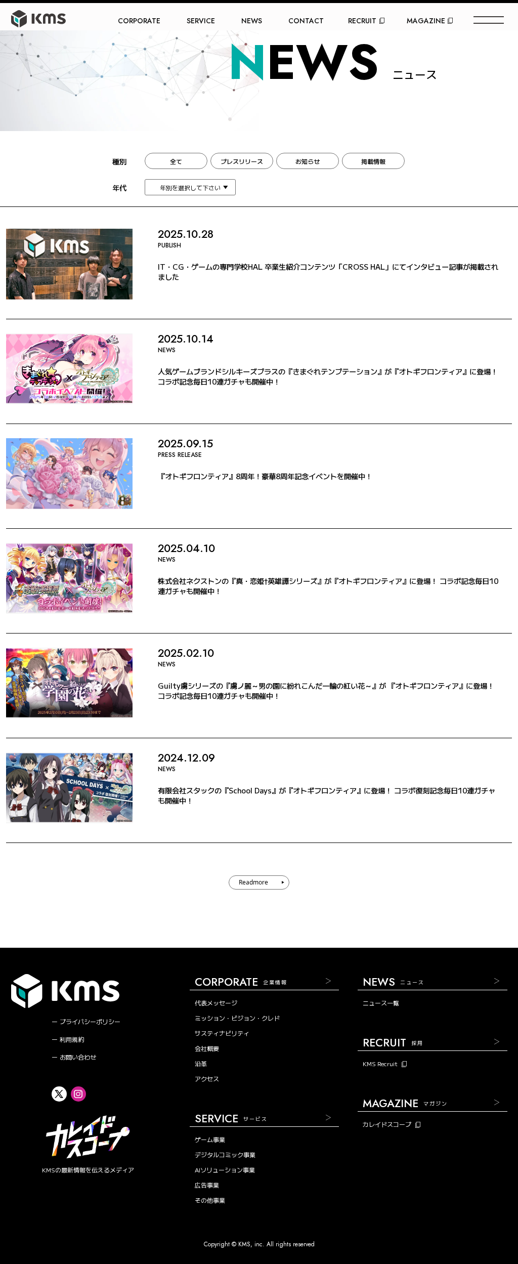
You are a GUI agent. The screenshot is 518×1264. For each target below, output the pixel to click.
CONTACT (306, 21)
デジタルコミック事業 (225, 1154)
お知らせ (307, 161)
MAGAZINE (426, 21)
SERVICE (201, 21)
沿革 (201, 1063)
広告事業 (207, 1185)
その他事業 (210, 1200)
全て (176, 161)
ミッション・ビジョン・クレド (237, 1018)
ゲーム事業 (210, 1139)
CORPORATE (139, 21)
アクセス (207, 1078)
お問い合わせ (78, 1056)
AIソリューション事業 (225, 1169)
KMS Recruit (380, 1064)
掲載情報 (373, 161)
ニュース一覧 (381, 1002)
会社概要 (207, 1048)
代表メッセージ (216, 1002)
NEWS (251, 21)
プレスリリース (242, 161)
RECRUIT (362, 21)
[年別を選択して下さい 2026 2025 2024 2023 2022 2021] (190, 187)
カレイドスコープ (387, 1124)
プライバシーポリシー (90, 1021)
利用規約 (72, 1039)
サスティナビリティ (222, 1033)
